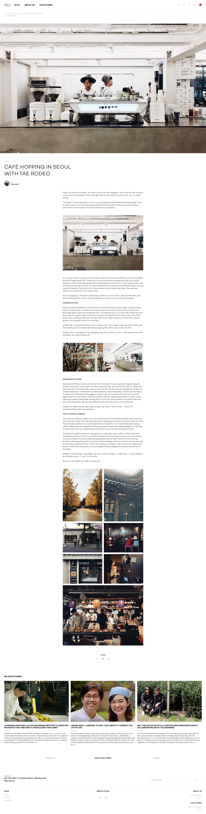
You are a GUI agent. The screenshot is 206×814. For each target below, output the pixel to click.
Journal (199, 809)
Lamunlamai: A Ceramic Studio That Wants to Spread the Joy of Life (101, 726)
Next (157, 758)
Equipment (7, 797)
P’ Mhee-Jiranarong (91, 461)
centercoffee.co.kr (82, 335)
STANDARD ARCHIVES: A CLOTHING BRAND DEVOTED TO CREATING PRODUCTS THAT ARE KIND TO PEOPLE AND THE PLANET (36, 726)
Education (7, 800)
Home (7, 13)
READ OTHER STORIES (103, 758)
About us (30, 5)
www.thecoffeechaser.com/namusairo (78, 409)
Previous (50, 758)
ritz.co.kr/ (93, 456)
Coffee (6, 795)
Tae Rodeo (15, 184)
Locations (198, 797)
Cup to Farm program (194, 807)
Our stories (46, 5)
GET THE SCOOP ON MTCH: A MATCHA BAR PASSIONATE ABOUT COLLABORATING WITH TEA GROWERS (167, 726)
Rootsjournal (17, 13)
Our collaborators (196, 795)
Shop (17, 5)
